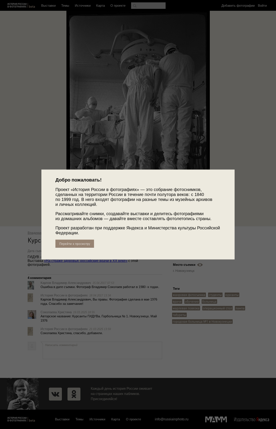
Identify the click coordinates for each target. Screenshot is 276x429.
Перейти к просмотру (74, 244)
